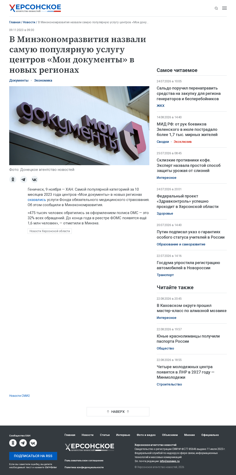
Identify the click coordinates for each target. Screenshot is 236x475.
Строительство (169, 384)
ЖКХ (160, 106)
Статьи (105, 435)
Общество (165, 348)
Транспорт (165, 275)
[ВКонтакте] (34, 179)
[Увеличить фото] (79, 125)
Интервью (123, 435)
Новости (29, 22)
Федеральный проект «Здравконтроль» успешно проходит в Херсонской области (187, 201)
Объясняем (170, 435)
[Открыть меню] (224, 8)
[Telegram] (23, 179)
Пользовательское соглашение (84, 460)
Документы (19, 80)
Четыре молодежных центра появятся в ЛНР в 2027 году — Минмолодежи (185, 372)
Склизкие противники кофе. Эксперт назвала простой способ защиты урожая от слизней (189, 165)
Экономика (43, 80)
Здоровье (165, 213)
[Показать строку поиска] (216, 8)
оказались (37, 199)
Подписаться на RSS (33, 456)
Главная (14, 22)
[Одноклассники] (12, 179)
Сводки (163, 142)
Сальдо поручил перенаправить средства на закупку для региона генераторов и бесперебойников (189, 93)
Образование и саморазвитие (181, 244)
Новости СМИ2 (19, 395)
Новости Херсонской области (50, 231)
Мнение (189, 435)
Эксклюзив (183, 142)
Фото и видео (146, 435)
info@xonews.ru (170, 461)
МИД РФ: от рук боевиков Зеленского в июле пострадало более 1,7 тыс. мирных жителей (187, 129)
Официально (210, 435)
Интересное (166, 178)
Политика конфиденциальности (84, 467)
